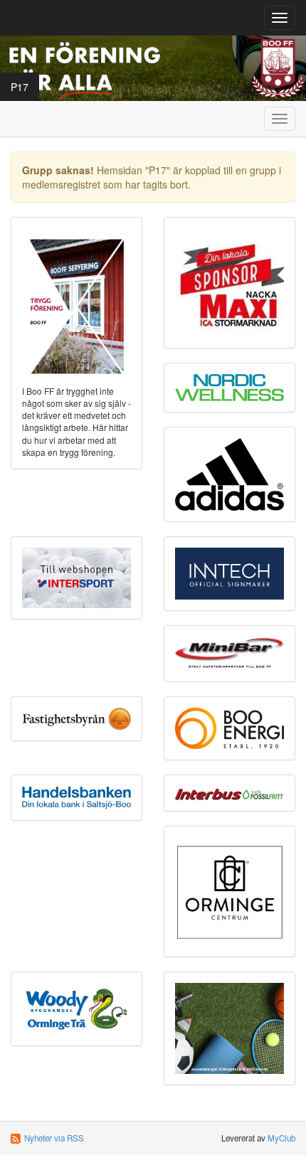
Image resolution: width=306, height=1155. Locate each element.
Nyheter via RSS (54, 1138)
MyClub (281, 1138)
